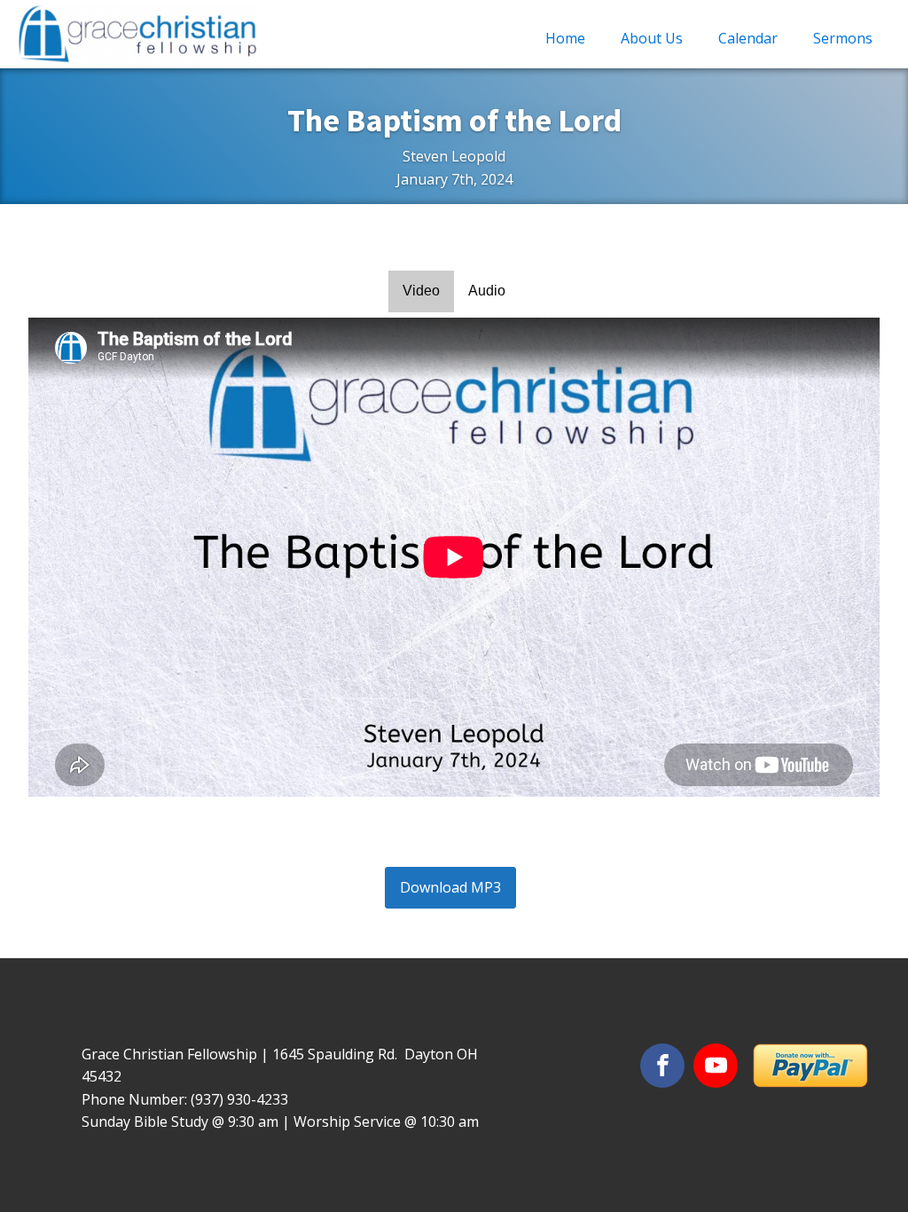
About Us (652, 38)
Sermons (843, 38)
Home (565, 38)
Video (421, 290)
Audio (486, 290)
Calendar (748, 38)
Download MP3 (450, 887)
